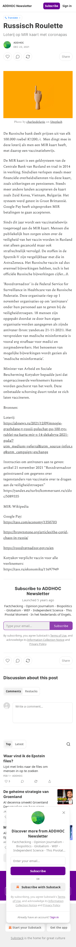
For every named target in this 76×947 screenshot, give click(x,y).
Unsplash (56, 122)
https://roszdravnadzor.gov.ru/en (28, 548)
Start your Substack (26, 927)
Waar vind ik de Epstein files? (24, 758)
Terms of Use (58, 635)
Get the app (58, 927)
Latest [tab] (19, 744)
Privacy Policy (51, 905)
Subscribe (51, 6)
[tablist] (21, 691)
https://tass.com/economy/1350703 (30, 522)
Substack (17, 938)
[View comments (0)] (18, 56)
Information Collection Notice (45, 640)
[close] (63, 812)
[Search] (68, 744)
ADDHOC (19, 42)
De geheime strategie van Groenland (26, 794)
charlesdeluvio (35, 122)
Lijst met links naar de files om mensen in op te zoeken (25, 768)
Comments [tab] (13, 691)
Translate (13, 17)
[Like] (7, 56)
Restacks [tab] (31, 691)
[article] (38, 768)
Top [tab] (8, 744)
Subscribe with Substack (41, 887)
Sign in (67, 6)
